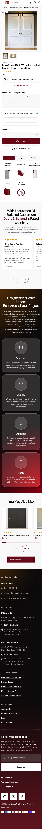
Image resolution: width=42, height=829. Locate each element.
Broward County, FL (9, 682)
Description (21, 158)
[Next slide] (25, 279)
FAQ (3, 718)
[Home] (11, 2)
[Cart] (39, 2)
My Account (6, 723)
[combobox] (35, 2)
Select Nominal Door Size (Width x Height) (19, 114)
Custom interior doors (15, 7)
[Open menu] (3, 2)
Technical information (33, 158)
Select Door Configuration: (13, 93)
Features (8, 158)
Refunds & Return (9, 714)
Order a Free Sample (21, 85)
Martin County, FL (9, 691)
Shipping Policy (8, 786)
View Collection (15, 559)
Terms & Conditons (9, 782)
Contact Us (6, 709)
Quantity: (6, 129)
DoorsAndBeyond (29, 744)
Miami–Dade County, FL (11, 687)
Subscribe (21, 767)
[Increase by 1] (37, 134)
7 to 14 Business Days (23, 148)
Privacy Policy (7, 777)
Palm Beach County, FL (11, 678)
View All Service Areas (11, 696)
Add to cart (22, 141)
